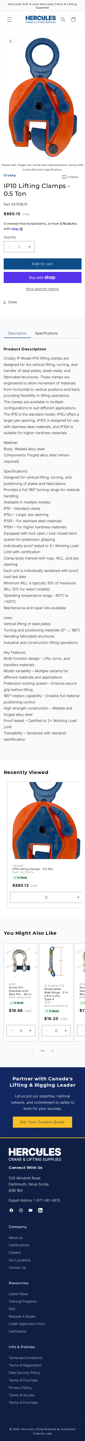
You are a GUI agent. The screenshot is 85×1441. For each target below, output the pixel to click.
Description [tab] (17, 333)
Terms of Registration (25, 1365)
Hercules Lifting (32, 1429)
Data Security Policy (24, 1373)
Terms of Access (22, 1395)
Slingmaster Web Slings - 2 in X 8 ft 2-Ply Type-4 (56, 994)
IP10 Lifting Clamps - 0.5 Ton (32, 869)
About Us (16, 1238)
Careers (15, 1252)
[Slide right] (52, 1051)
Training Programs (23, 1301)
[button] (9, 19)
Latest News (18, 1294)
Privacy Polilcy (20, 1388)
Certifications (19, 1245)
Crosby (10, 175)
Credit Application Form (27, 1324)
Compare (72, 177)
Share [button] (12, 302)
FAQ (12, 1309)
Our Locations (20, 1260)
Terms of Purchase (23, 1380)
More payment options (42, 288)
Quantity (10, 237)
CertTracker (18, 1331)
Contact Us (17, 1267)
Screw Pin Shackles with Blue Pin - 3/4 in (20, 991)
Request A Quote (22, 1316)
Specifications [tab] (46, 333)
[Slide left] (32, 1051)
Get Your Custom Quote (42, 1122)
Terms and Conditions (25, 1358)
